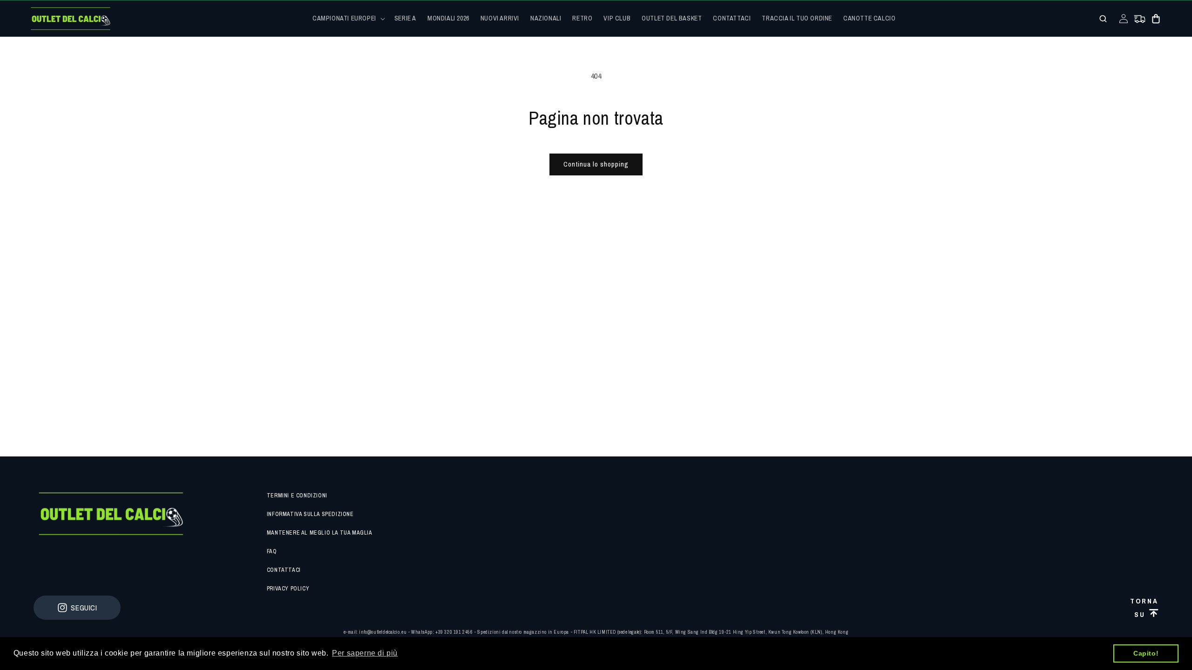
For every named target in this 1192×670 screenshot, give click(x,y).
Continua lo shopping (596, 164)
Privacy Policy (288, 588)
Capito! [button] (1145, 653)
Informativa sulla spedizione (310, 514)
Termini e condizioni (297, 495)
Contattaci (284, 570)
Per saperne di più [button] (365, 653)
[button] (348, 18)
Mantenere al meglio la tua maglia (319, 532)
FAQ (272, 551)
